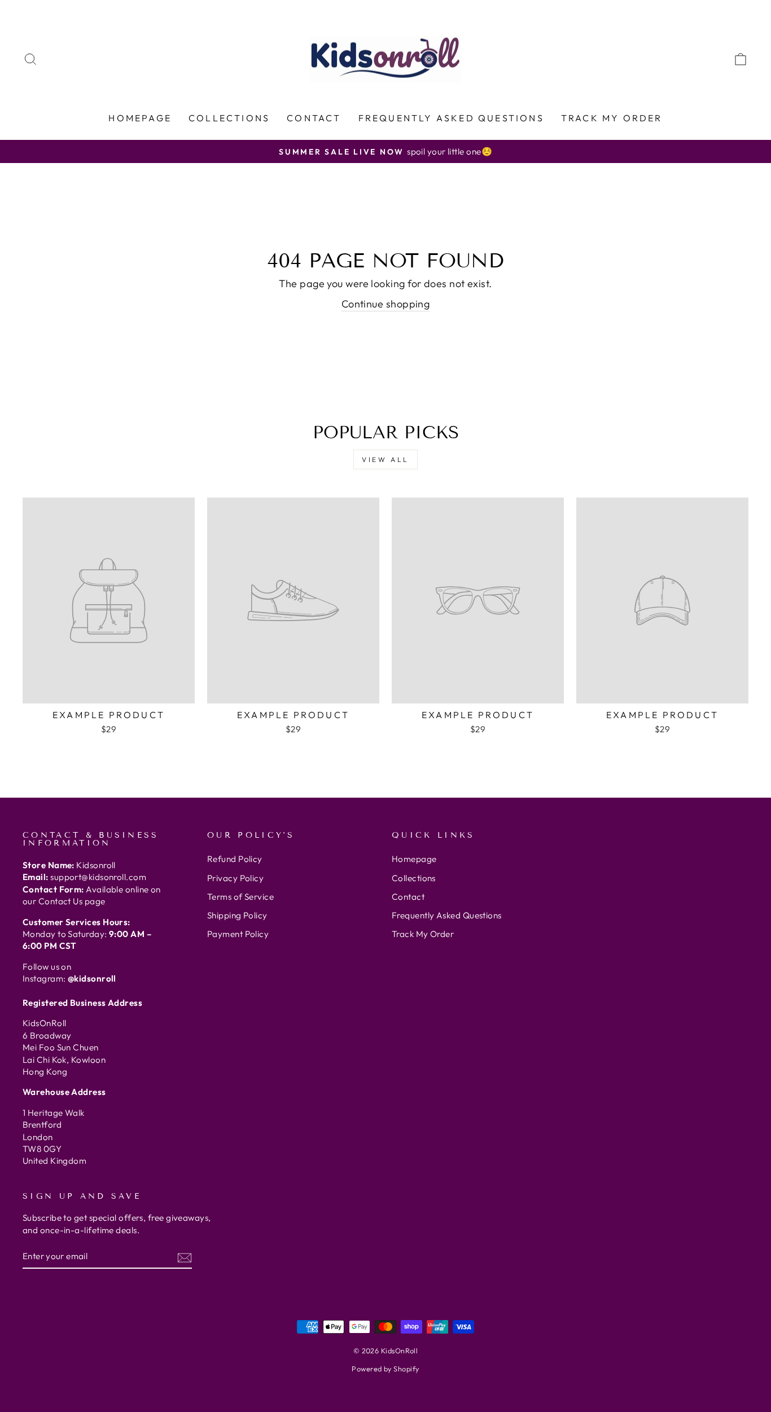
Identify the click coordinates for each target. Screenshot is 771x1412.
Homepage (140, 118)
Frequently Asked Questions (451, 118)
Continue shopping (385, 303)
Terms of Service (240, 896)
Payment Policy (238, 934)
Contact (314, 118)
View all (385, 459)
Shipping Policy (237, 915)
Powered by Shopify (385, 1368)
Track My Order (612, 118)
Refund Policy (234, 859)
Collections (229, 118)
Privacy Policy (235, 878)
